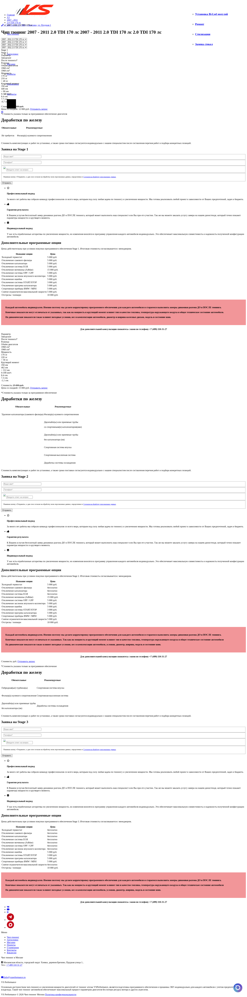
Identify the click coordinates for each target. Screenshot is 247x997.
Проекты (11, 945)
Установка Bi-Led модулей (211, 14)
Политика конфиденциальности (60, 994)
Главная (11, 15)
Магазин (11, 64)
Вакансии (11, 952)
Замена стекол (204, 44)
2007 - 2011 (12, 20)
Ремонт (199, 24)
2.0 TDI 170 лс (14, 22)
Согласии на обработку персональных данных (99, 177)
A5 (8, 17)
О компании (13, 947)
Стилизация (202, 34)
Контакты (11, 94)
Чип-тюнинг (13, 937)
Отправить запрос (39, 109)
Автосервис (12, 54)
